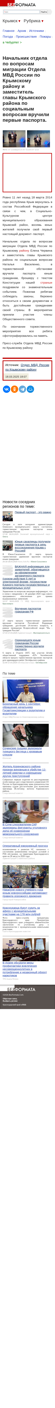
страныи (46, 282)
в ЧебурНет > (12, 42)
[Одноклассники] (14, 389)
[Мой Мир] (30, 389)
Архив (22, 30)
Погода (8, 36)
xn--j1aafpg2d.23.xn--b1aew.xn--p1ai (23, 150)
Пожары (45, 36)
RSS (24, 1005)
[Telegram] (22, 389)
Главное (9, 30)
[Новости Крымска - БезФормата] (18, 4)
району (24, 250)
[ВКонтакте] (6, 389)
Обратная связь (10, 999)
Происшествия (26, 36)
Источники (36, 30)
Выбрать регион (10, 1001)
